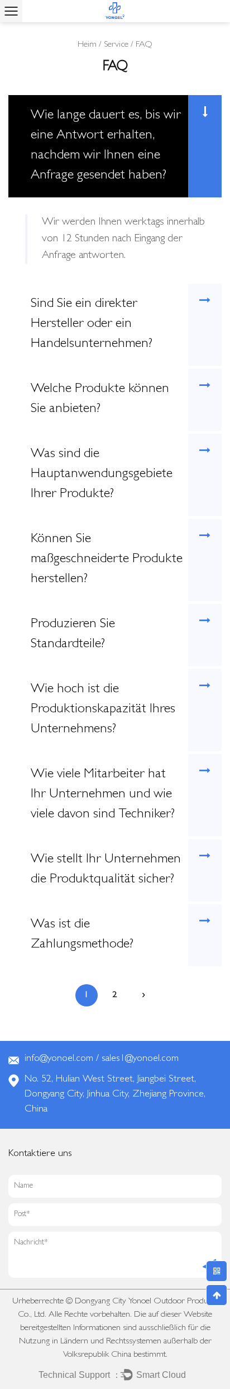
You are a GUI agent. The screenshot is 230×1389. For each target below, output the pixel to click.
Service (116, 45)
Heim (87, 45)
